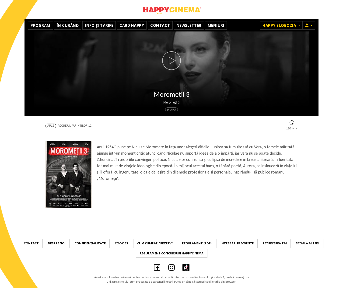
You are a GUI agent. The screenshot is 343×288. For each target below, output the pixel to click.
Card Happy (131, 25)
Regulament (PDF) (196, 243)
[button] (309, 25)
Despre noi (57, 243)
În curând (68, 25)
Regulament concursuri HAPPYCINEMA (171, 253)
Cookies (121, 243)
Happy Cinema (171, 9)
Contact (160, 25)
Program (40, 25)
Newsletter (188, 25)
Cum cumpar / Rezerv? (155, 243)
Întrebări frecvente (237, 243)
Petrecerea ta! (275, 243)
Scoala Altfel (307, 243)
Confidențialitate (90, 243)
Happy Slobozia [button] (279, 25)
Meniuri (216, 25)
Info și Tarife (99, 25)
